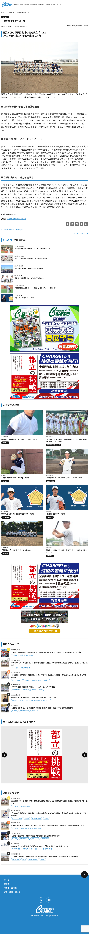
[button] (4, 754)
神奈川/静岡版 (37, 828)
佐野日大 (14, 710)
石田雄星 (46, 680)
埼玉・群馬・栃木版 (12, 892)
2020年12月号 (16, 690)
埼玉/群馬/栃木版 (25, 668)
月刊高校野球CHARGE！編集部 (80, 26)
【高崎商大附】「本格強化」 (13, 229)
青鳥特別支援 (29, 655)
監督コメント (46, 700)
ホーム (6, 879)
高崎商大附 (47, 849)
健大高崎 (26, 680)
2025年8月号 (15, 859)
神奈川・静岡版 (10, 888)
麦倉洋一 (34, 710)
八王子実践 (26, 690)
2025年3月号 (15, 700)
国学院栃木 (25, 700)
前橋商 (24, 859)
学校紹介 (14, 655)
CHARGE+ (5, 17)
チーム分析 (15, 668)
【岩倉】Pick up (79, 233)
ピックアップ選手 (17, 680)
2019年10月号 (16, 849)
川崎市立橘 (24, 828)
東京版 (21, 655)
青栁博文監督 (45, 838)
